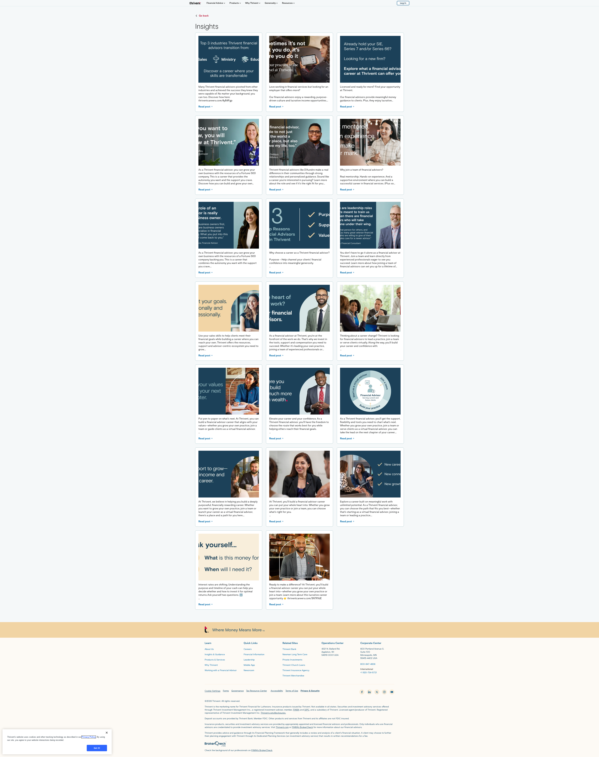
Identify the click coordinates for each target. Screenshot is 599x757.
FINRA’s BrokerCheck (302, 727)
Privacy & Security (310, 690)
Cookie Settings (212, 691)
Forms (226, 690)
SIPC (306, 709)
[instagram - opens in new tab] (384, 692)
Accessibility (277, 690)
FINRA (296, 709)
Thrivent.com (282, 727)
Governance (237, 690)
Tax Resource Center (256, 690)
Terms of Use (291, 690)
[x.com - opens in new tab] (377, 692)
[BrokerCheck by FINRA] (299, 743)
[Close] (106, 732)
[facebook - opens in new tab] (362, 692)
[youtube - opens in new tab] (392, 692)
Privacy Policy (89, 737)
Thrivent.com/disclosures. (273, 713)
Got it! (97, 748)
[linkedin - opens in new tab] (369, 692)
